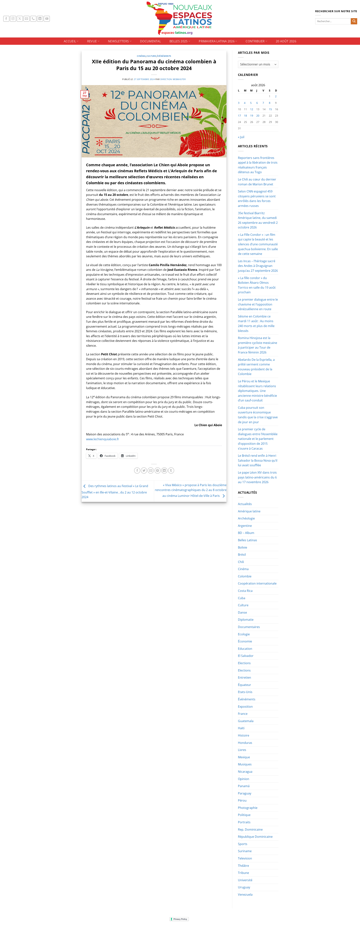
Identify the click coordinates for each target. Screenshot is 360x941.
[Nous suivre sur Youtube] (47, 19)
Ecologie (244, 634)
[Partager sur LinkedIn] (164, 470)
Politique (244, 815)
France (243, 714)
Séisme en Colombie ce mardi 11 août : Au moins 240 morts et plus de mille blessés (256, 323)
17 (239, 115)
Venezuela (245, 894)
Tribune (243, 873)
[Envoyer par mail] (151, 470)
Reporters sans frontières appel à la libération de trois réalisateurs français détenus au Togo (258, 165)
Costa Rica (245, 591)
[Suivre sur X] (20, 19)
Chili (241, 562)
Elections (244, 663)
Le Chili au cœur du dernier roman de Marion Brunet (257, 181)
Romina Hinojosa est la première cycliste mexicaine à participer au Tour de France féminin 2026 (257, 345)
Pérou (242, 800)
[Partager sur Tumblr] (171, 470)
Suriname (245, 851)
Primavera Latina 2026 (217, 41)
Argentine (245, 526)
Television (245, 858)
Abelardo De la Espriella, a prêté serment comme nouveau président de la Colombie (256, 367)
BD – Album (246, 533)
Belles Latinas (247, 540)
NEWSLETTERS (118, 41)
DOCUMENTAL (150, 41)
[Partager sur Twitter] (144, 470)
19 (251, 115)
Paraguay (244, 793)
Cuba (241, 598)
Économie (245, 641)
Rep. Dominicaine (250, 829)
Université (245, 880)
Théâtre (243, 866)
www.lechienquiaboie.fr (102, 439)
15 (270, 109)
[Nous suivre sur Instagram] (13, 19)
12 (251, 109)
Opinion (243, 779)
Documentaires (249, 627)
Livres (242, 750)
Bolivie (242, 547)
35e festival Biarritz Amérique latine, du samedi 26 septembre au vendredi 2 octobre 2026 (258, 220)
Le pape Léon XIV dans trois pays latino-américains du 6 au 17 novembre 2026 (257, 477)
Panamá (244, 786)
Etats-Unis (245, 692)
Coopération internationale (257, 583)
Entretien (244, 677)
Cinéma (141, 56)
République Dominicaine (255, 837)
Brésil (242, 554)
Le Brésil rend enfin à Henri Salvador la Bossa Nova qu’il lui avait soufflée (257, 460)
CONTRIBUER (255, 41)
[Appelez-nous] (33, 19)
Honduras (245, 743)
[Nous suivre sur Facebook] (6, 19)
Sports (242, 844)
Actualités (245, 504)
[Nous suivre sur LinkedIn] (40, 19)
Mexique (244, 757)
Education (245, 649)
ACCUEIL (70, 41)
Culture (151, 56)
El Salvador (246, 656)
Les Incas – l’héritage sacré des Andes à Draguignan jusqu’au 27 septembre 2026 (258, 266)
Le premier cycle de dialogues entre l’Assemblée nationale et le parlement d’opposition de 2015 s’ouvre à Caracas (258, 438)
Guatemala (246, 721)
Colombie (244, 576)
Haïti (241, 728)
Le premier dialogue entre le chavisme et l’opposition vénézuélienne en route (258, 304)
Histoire (243, 735)
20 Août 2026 (286, 41)
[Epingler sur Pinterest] (157, 470)
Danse (242, 612)
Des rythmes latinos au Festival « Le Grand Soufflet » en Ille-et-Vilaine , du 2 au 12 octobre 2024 (115, 491)
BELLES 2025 (179, 41)
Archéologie (246, 518)
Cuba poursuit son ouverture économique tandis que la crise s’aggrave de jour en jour (258, 415)
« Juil (241, 137)
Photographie (247, 808)
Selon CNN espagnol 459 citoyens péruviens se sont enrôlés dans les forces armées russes (257, 198)
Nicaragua (245, 772)
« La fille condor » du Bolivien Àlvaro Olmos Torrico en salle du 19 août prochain (257, 285)
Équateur (244, 685)
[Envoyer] (354, 21)
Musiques (245, 764)
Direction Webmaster (173, 79)
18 (245, 115)
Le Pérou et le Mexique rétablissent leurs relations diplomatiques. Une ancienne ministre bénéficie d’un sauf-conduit (257, 390)
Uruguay (244, 887)
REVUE (92, 41)
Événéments (164, 56)
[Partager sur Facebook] (137, 470)
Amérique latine (249, 511)
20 (257, 115)
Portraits (244, 822)
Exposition (245, 706)
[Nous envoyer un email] (26, 19)
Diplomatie (246, 620)
